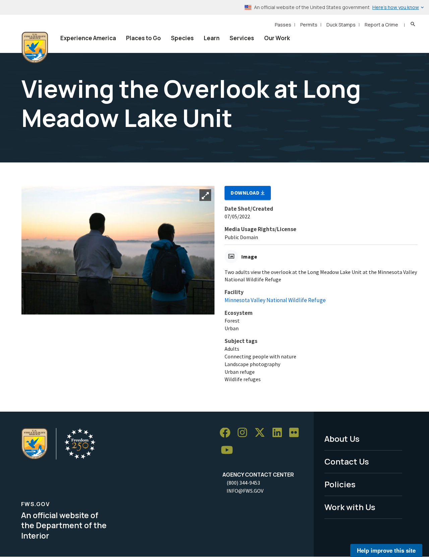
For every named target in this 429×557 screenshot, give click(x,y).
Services (242, 38)
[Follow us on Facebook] (227, 433)
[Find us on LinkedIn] (279, 433)
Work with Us (349, 506)
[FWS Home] (34, 47)
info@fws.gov (245, 490)
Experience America (88, 38)
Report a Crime (381, 24)
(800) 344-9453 (243, 482)
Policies (340, 484)
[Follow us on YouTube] (229, 450)
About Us (342, 438)
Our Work (277, 38)
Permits (308, 24)
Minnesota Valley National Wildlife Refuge (275, 300)
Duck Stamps (341, 24)
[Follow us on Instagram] (245, 433)
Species (182, 38)
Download (246, 192)
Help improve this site (386, 550)
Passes (283, 24)
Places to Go (143, 38)
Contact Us (346, 461)
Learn (212, 38)
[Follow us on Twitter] (262, 433)
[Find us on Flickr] (296, 433)
